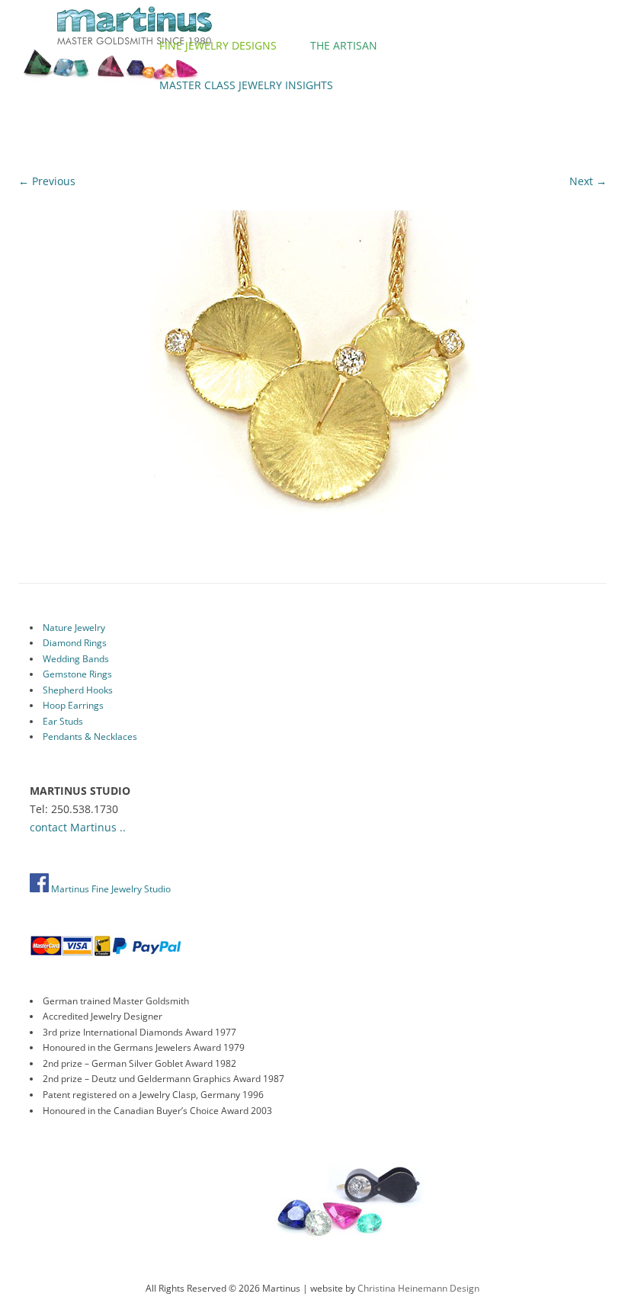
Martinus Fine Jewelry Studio (110, 888)
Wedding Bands (76, 658)
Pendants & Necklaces (90, 736)
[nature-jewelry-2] (312, 373)
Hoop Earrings (73, 705)
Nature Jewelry (74, 627)
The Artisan (343, 45)
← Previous (46, 181)
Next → (588, 181)
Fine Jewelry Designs (218, 45)
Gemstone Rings (77, 674)
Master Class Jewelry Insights (246, 85)
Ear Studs (63, 721)
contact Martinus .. (78, 827)
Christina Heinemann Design (418, 1288)
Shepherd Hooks (78, 690)
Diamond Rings (75, 642)
